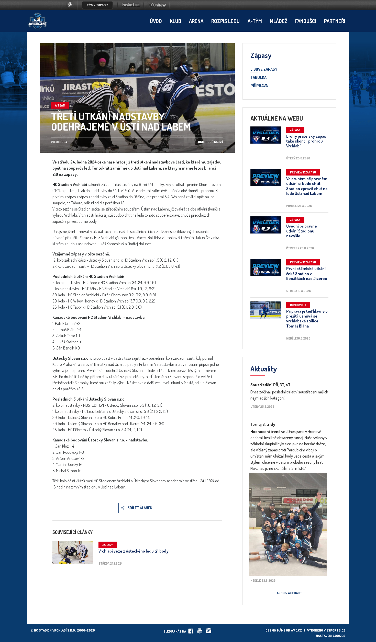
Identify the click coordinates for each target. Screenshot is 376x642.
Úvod (156, 21)
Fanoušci (305, 21)
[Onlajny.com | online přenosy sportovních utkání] (158, 8)
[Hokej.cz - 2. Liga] (130, 8)
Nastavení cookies (330, 636)
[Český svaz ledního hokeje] (72, 8)
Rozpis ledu (225, 21)
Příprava (259, 86)
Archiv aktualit (289, 593)
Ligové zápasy (264, 69)
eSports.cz (335, 630)
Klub (175, 21)
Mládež (278, 21)
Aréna (196, 21)
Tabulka (258, 77)
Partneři (334, 21)
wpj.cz (296, 630)
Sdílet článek (140, 508)
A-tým (255, 21)
